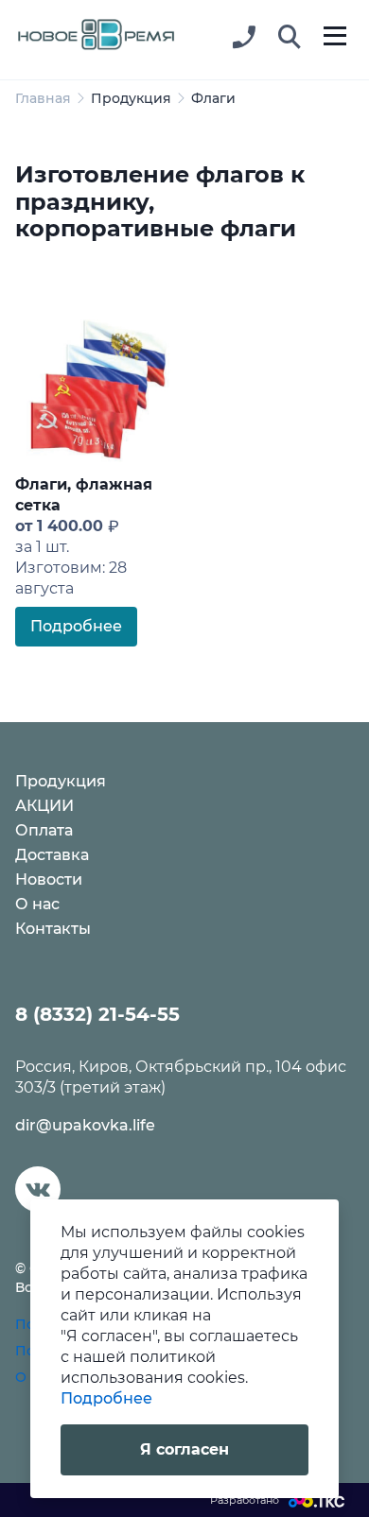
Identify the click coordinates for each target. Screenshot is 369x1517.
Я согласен (184, 1449)
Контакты (53, 929)
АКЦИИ (44, 806)
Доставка (52, 855)
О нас (37, 904)
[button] (289, 38)
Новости (48, 879)
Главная (43, 98)
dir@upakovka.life (85, 1125)
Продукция (131, 98)
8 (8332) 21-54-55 (97, 1014)
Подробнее (76, 626)
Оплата (44, 830)
